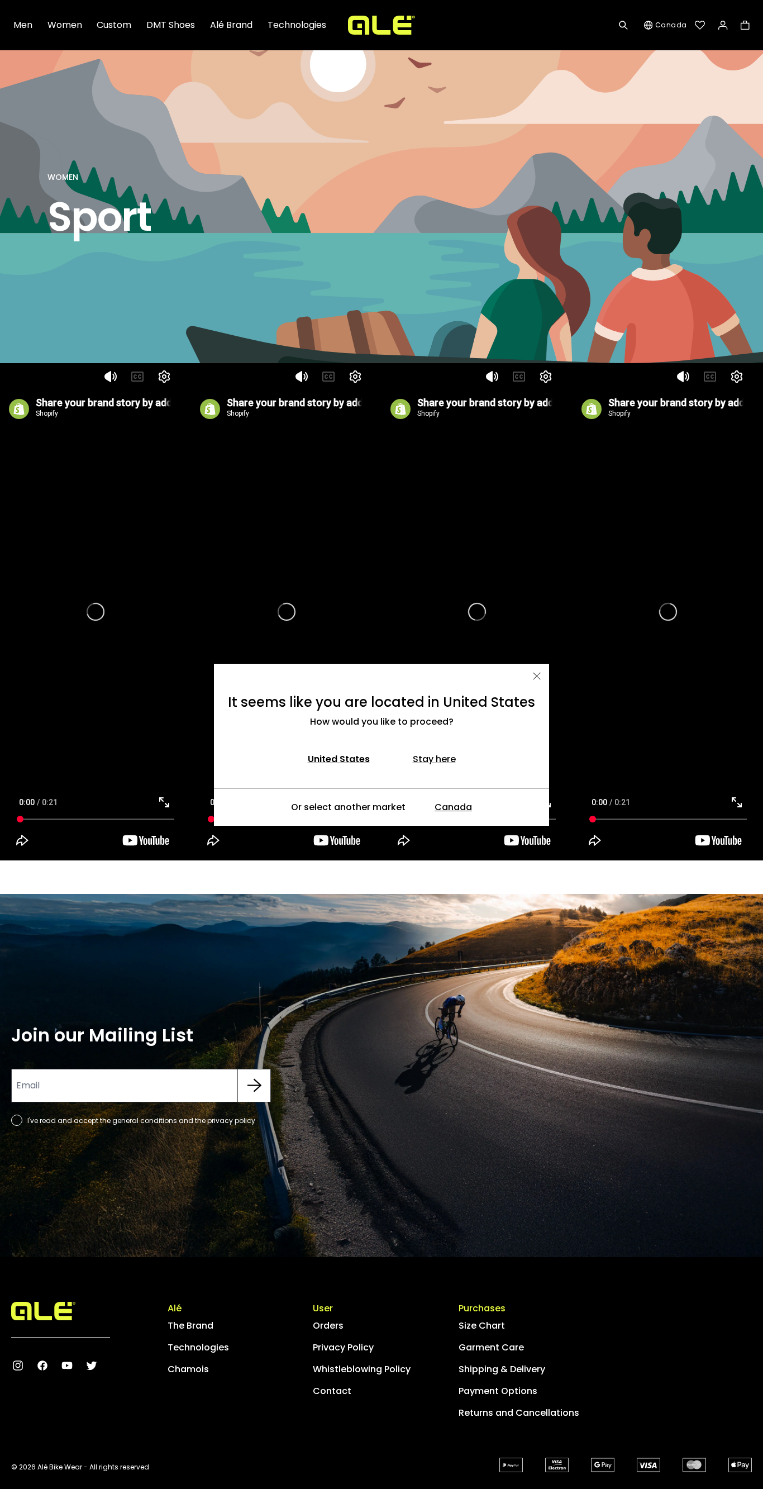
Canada (453, 807)
